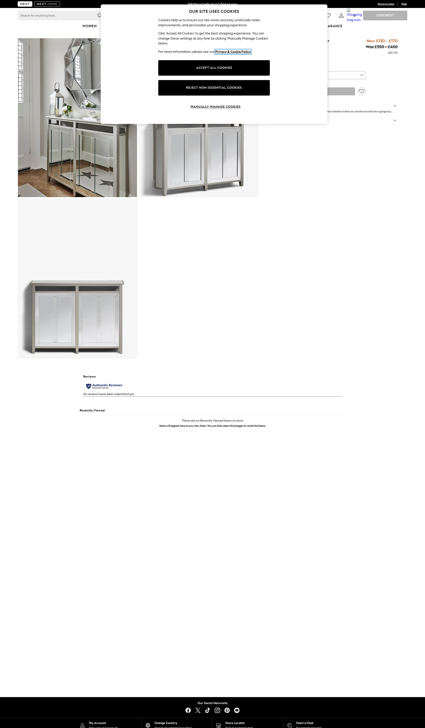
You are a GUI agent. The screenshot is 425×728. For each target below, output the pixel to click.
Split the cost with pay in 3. (212, 4)
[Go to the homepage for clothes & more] (25, 4)
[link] (341, 15)
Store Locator (386, 4)
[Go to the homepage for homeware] (47, 4)
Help (404, 4)
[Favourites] (328, 15)
